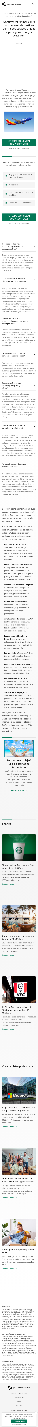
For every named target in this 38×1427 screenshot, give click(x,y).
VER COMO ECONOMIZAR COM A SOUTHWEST (19, 142)
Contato (19, 1405)
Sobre (19, 1401)
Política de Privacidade (19, 1394)
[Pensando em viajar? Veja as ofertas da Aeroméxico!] (19, 748)
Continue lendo (19, 1421)
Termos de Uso (19, 1398)
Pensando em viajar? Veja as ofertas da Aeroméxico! (19, 764)
